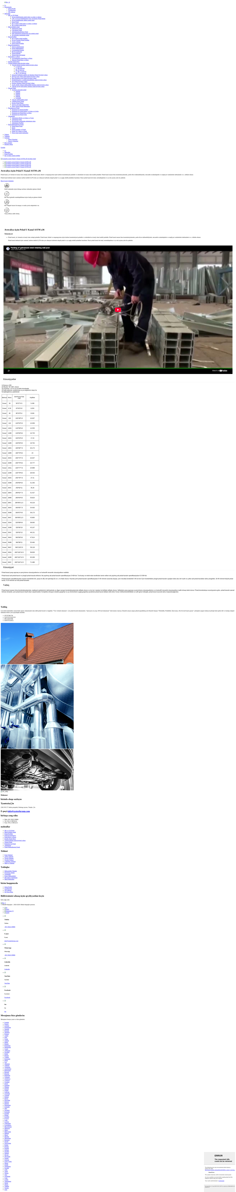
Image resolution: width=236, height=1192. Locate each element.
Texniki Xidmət (9, 860)
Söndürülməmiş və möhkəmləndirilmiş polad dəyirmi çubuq (29, 80)
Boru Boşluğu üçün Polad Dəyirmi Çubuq (24, 78)
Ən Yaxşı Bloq (8, 892)
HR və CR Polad (13, 15)
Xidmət (6, 134)
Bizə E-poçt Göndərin (7, 181)
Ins (5, 1011)
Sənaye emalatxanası (18, 47)
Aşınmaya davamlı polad (19, 90)
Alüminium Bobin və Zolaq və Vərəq (23, 118)
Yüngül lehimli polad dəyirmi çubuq (18, 63)
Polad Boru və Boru (14, 56)
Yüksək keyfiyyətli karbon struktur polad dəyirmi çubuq (28, 86)
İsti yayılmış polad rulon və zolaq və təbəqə (24, 23)
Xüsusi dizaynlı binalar (18, 55)
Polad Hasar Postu (17, 126)
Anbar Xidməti (8, 856)
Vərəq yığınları (16, 42)
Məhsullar (7, 13)
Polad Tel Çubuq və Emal (19, 131)
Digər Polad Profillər (18, 43)
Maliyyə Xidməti (9, 863)
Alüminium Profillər (18, 123)
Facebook (7, 997)
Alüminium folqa (17, 119)
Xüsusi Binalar (16, 53)
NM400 (17, 93)
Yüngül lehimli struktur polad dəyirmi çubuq (25, 65)
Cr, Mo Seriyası (20, 68)
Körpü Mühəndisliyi (18, 48)
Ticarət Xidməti (8, 858)
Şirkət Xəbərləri (12, 139)
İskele (13, 128)
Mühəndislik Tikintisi (10, 871)
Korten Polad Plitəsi (17, 103)
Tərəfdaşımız (12, 10)
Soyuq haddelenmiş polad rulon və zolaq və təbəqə (26, 17)
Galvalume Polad (17, 30)
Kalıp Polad (15, 22)
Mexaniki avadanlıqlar (10, 877)
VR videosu (11, 12)
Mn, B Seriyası (19, 70)
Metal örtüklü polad (14, 27)
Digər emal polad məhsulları (20, 133)
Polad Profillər (12, 37)
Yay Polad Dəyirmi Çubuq (19, 81)
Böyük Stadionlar (17, 52)
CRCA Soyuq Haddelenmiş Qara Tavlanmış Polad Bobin (28, 18)
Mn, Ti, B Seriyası (20, 73)
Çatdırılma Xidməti (10, 861)
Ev (5, 5)
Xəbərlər (6, 138)
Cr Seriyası (18, 66)
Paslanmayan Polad (13, 108)
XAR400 (18, 98)
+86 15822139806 (9, 927)
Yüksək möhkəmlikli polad (20, 100)
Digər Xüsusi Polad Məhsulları (21, 106)
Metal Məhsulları (9, 879)
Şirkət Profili (11, 8)
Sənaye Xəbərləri (13, 141)
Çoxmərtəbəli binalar (18, 50)
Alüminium (11, 116)
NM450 (17, 95)
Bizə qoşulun (8, 143)
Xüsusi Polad (12, 88)
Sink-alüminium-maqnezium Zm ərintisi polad (25, 33)
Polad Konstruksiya (14, 45)
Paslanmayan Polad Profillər (20, 109)
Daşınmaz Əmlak (9, 872)
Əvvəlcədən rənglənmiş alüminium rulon (23, 121)
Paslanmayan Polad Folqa (19, 114)
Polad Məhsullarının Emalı (16, 124)
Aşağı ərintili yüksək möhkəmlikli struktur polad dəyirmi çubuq (30, 85)
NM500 (17, 96)
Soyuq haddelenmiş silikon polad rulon (23, 20)
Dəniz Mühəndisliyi (10, 876)
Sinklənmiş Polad (17, 28)
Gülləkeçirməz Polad (18, 101)
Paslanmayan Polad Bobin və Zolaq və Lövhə (25, 111)
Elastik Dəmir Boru (13, 61)
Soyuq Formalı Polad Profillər (20, 40)
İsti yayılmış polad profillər (19, 38)
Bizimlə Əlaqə (8, 144)
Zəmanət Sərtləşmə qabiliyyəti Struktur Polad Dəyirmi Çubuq (30, 75)
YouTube (7, 983)
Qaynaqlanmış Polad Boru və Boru (22, 58)
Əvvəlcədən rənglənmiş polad (20, 35)
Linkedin (7, 969)
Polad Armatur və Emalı (19, 129)
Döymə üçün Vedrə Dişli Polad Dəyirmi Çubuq (25, 76)
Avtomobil (7, 874)
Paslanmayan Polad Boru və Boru (22, 113)
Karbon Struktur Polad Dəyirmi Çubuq (23, 83)
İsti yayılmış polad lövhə (19, 25)
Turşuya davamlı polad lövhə (20, 104)
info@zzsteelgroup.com (19, 811)
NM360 (17, 91)
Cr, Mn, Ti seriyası (20, 71)
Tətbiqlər (7, 136)
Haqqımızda (8, 7)
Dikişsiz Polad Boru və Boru (20, 60)
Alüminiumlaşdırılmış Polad (20, 32)
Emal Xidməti (8, 855)
